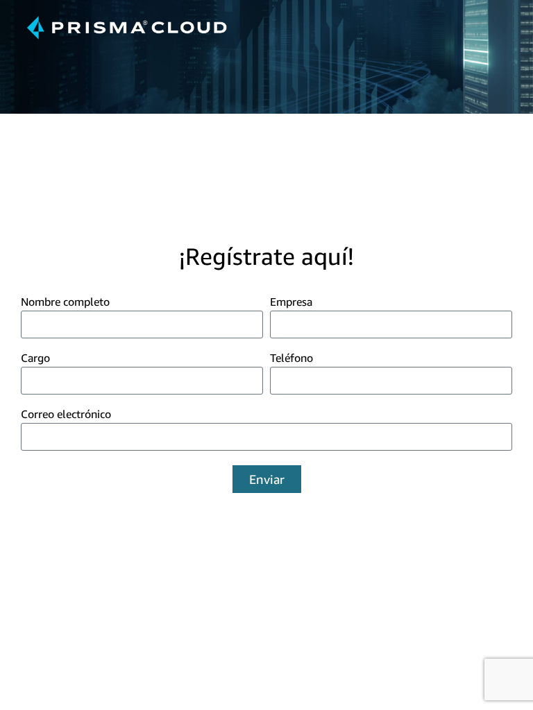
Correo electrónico (66, 414)
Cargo (35, 358)
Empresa (291, 302)
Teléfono (291, 358)
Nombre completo (65, 302)
